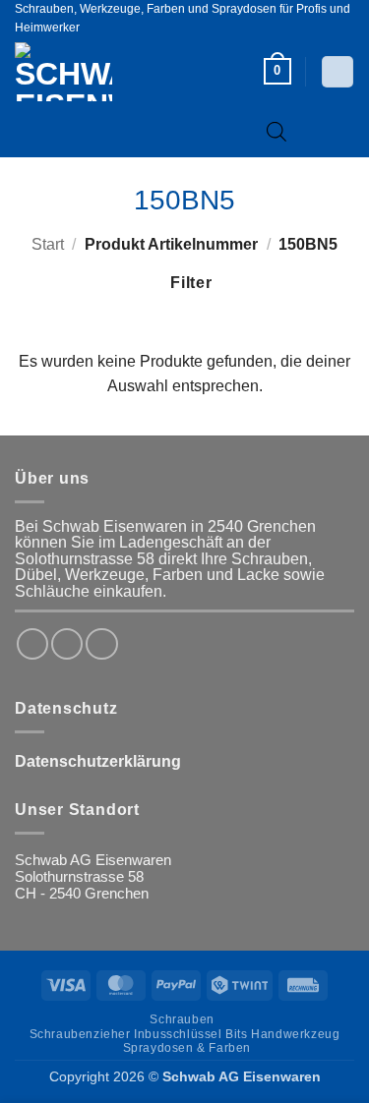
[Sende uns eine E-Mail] (101, 644)
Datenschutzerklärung (98, 761)
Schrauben (182, 1019)
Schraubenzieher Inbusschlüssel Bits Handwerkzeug (185, 1034)
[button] (277, 71)
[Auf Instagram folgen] (67, 644)
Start (47, 244)
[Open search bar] (276, 131)
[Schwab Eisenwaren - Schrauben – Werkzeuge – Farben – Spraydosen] (96, 71)
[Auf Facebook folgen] (32, 644)
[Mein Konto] (337, 71)
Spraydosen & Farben (187, 1048)
